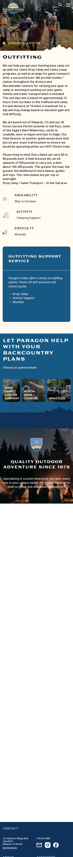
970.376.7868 (43, 838)
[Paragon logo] (13, 8)
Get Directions (10, 847)
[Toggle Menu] (68, 5)
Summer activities (24, 43)
